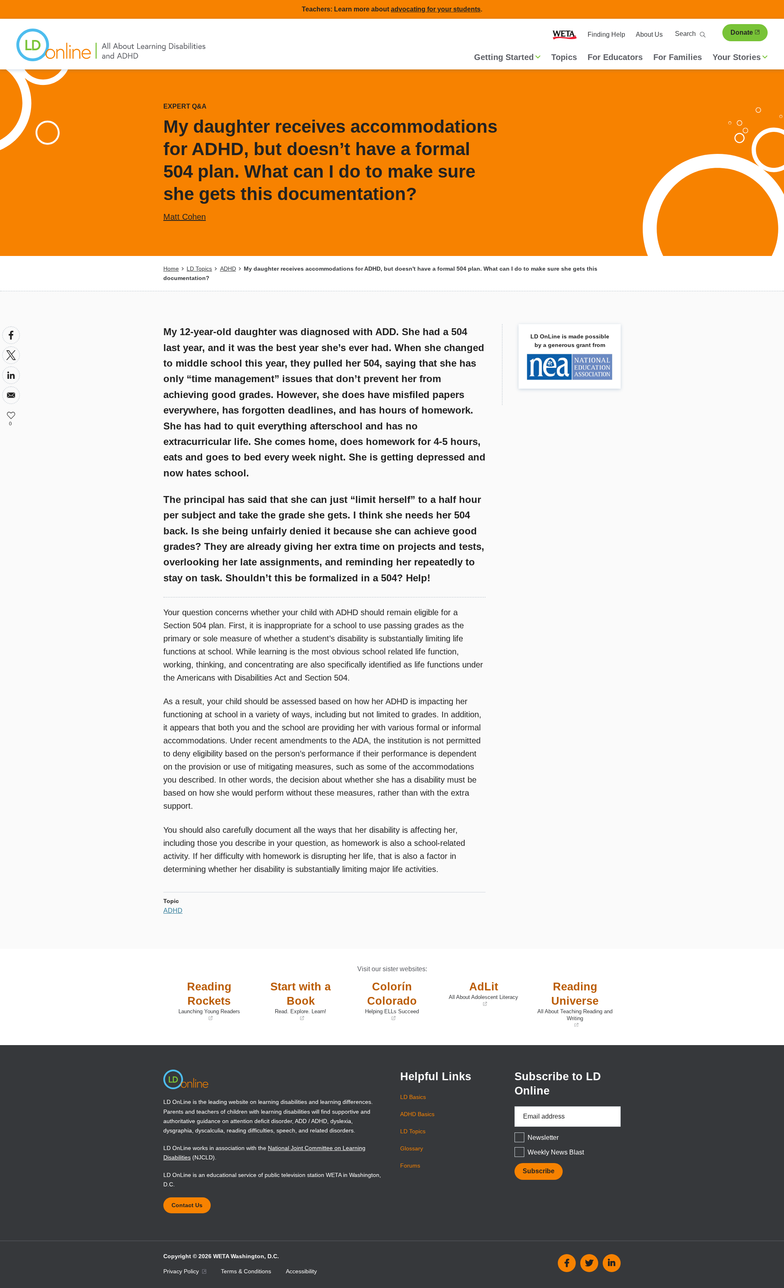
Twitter (589, 1263)
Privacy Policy (181, 1271)
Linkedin (612, 1263)
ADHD (228, 268)
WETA (564, 34)
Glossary (411, 1148)
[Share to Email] (11, 395)
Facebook (567, 1263)
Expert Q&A (185, 106)
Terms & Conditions (246, 1271)
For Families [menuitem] (677, 57)
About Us (649, 34)
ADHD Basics (417, 1114)
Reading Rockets (203, 1001)
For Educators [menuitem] (615, 57)
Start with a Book (295, 1001)
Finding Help (606, 34)
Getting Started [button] (504, 57)
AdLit (480, 994)
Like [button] (11, 415)
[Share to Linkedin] (11, 375)
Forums (410, 1165)
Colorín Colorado (384, 1001)
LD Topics (199, 268)
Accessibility (301, 1271)
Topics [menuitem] (564, 57)
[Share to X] (11, 355)
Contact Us (187, 1205)
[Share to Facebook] (11, 335)
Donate (742, 32)
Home (171, 268)
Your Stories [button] (737, 57)
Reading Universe (572, 1004)
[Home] (110, 49)
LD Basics (413, 1097)
